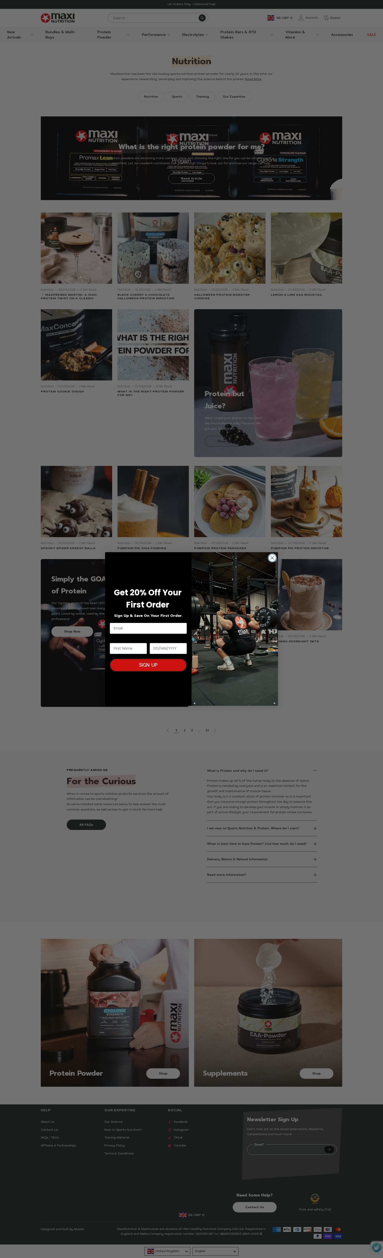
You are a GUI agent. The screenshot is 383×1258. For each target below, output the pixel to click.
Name (115, 638)
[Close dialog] (272, 558)
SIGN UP (148, 665)
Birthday (158, 638)
